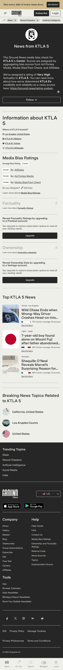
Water (10, 20)
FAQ (33, 530)
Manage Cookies (37, 631)
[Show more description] (31, 92)
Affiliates (6, 570)
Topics (34, 560)
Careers (6, 565)
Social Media (9, 470)
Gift (4, 557)
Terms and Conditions (39, 640)
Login (55, 13)
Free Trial (6, 561)
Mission (6, 535)
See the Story (27, 325)
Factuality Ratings (25, 208)
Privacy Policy (17, 631)
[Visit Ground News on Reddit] (42, 618)
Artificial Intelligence (51, 20)
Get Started (53, 4)
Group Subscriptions (12, 548)
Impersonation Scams (42, 564)
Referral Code (38, 551)
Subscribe (41, 13)
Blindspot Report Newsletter (16, 597)
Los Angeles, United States (29, 49)
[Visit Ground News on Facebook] (6, 618)
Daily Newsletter (10, 592)
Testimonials (8, 543)
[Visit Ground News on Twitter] (15, 618)
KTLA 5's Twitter (12, 143)
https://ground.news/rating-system (31, 88)
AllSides (19, 170)
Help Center (37, 526)
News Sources (38, 555)
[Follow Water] (15, 20)
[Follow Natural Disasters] (37, 20)
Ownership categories (27, 252)
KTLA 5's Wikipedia (14, 148)
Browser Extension (11, 588)
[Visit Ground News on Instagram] (23, 618)
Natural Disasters (27, 20)
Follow (30, 99)
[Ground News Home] (17, 13)
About (5, 526)
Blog (4, 539)
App (4, 584)
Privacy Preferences (13, 640)
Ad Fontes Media (24, 176)
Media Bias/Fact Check (28, 182)
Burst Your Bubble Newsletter (16, 601)
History (5, 530)
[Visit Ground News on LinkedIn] (32, 618)
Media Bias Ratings (30, 193)
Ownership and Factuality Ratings (43, 545)
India (5, 475)
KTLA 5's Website (13, 139)
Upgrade (30, 235)
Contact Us (36, 535)
